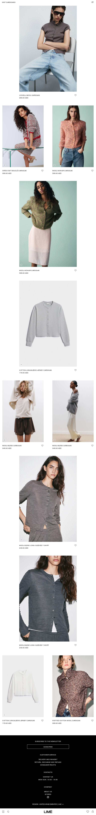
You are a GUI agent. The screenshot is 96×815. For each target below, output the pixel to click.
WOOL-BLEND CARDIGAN (12, 446)
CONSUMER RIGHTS (48, 765)
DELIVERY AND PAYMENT (48, 759)
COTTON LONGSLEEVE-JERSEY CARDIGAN (35, 370)
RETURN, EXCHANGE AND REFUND (48, 762)
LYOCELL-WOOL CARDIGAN (29, 95)
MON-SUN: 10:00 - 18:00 (48, 779)
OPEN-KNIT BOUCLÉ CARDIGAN (14, 171)
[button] (3, 812)
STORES (48, 794)
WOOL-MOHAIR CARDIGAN (62, 171)
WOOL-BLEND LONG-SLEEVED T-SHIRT (34, 545)
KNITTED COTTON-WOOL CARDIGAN (66, 720)
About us (48, 791)
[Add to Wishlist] (75, 95)
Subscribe (48, 747)
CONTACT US (48, 777)
